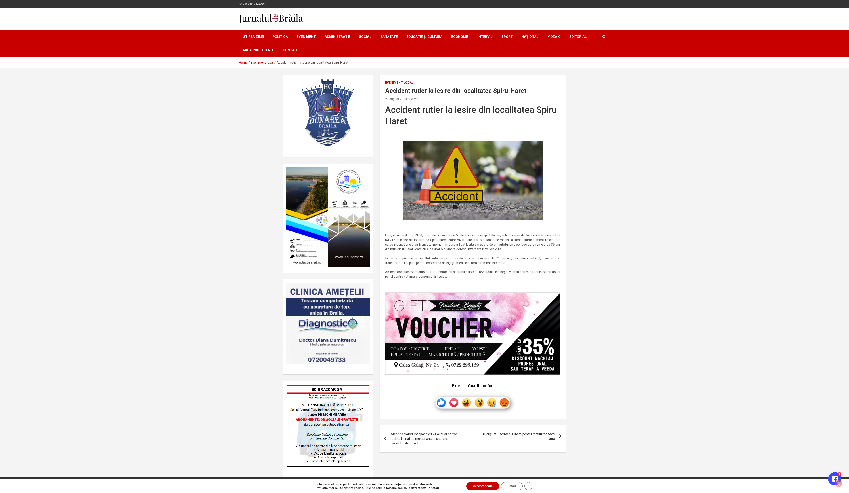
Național (530, 37)
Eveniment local (399, 82)
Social (365, 37)
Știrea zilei (253, 37)
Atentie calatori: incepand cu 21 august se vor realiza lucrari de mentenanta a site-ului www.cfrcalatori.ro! (424, 438)
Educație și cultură (424, 37)
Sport (507, 37)
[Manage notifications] (838, 483)
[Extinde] (364, 288)
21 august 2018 (396, 99)
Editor (413, 99)
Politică (280, 37)
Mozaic (554, 37)
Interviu (485, 37)
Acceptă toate (483, 486)
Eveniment (306, 37)
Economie (460, 37)
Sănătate (389, 37)
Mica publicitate (258, 50)
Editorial (578, 37)
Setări (512, 486)
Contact (291, 50)
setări (435, 488)
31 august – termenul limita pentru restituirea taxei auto (518, 436)
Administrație (337, 37)
